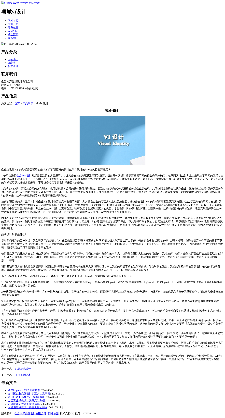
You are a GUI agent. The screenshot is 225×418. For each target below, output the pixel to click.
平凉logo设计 (22, 374)
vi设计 (11, 62)
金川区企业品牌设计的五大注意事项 (29, 393)
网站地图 (53, 413)
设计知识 (13, 31)
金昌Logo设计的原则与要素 (24, 390)
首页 (17, 103)
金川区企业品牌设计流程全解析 (26, 397)
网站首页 (13, 20)
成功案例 (13, 34)
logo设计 (13, 59)
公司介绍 (13, 24)
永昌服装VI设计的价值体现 (24, 404)
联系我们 (13, 38)
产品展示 (28, 103)
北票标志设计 (23, 368)
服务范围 (13, 27)
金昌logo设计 (24, 175)
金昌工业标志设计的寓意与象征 (26, 400)
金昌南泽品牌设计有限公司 (30, 413)
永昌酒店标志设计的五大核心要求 (27, 407)
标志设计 (13, 66)
